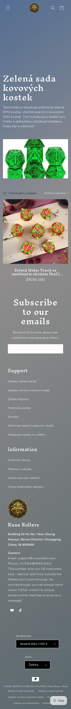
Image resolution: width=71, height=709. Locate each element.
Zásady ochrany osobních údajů (29, 390)
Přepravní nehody (20, 469)
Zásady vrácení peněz (22, 381)
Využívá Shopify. (25, 691)
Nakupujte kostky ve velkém (27, 434)
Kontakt (13, 417)
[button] (8, 8)
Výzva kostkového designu (26, 486)
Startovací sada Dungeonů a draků (31, 425)
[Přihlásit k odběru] (58, 348)
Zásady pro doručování (26, 703)
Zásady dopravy (18, 399)
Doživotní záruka (19, 460)
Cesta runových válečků (24, 478)
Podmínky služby (19, 408)
